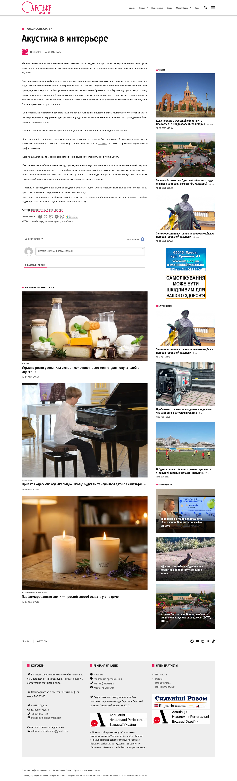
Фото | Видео (182, 8)
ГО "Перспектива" (165, 686)
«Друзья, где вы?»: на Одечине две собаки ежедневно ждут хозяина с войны (182, 570)
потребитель (67, 221)
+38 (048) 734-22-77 (40, 713)
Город (24, 480)
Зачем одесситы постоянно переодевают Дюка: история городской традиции (185, 235)
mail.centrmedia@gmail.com (46, 717)
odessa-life (35, 52)
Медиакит (99, 674)
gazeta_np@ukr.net (104, 687)
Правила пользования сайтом (87, 770)
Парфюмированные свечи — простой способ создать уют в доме (70, 597)
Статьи (142, 8)
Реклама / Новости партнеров (34, 593)
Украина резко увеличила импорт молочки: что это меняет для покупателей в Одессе (80, 370)
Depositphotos (163, 682)
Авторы (42, 641)
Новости (131, 8)
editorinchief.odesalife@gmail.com (49, 731)
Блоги (169, 8)
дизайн (35, 221)
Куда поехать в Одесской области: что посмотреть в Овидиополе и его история (180, 122)
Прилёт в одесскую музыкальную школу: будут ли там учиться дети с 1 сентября (82, 484)
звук (41, 221)
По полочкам (157, 8)
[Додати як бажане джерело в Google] (72, 217)
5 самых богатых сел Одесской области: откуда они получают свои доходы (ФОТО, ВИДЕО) (184, 182)
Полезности (33, 29)
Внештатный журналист (47, 209)
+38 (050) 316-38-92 (104, 683)
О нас (196, 8)
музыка (57, 221)
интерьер (48, 221)
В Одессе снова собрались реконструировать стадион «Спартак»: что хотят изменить (183, 471)
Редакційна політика (62, 770)
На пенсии (161, 674)
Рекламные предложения (108, 679)
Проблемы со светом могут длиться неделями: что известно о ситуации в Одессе (184, 411)
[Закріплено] (212, 8)
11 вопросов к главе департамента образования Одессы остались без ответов (181, 522)
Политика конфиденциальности (36, 770)
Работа (159, 678)
